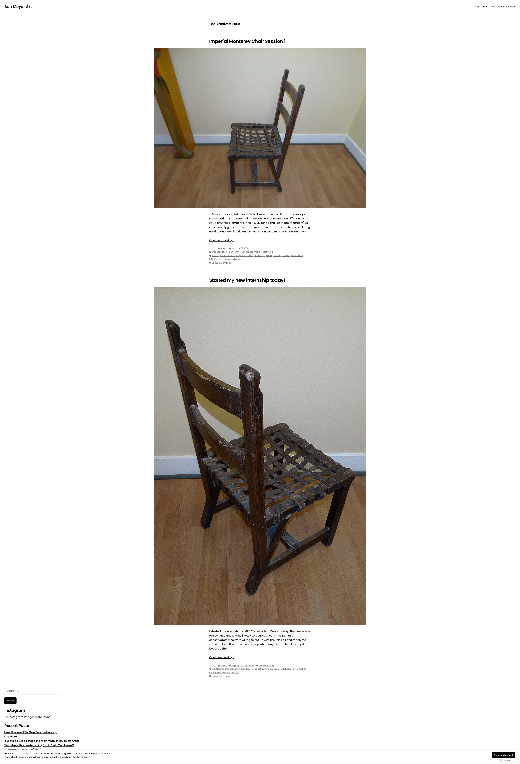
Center (220, 669)
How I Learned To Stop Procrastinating (30, 732)
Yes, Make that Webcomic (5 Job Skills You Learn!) (39, 745)
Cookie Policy (79, 757)
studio (233, 259)
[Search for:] (32, 691)
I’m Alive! (10, 736)
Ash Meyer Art (18, 6)
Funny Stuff (234, 251)
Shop (492, 6)
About (500, 6)
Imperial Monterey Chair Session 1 (247, 41)
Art (483, 6)
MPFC (212, 259)
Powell (212, 672)
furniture (246, 669)
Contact (511, 6)
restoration (222, 259)
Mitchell (286, 255)
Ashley (215, 255)
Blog (477, 6)
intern (249, 255)
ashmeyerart (219, 248)
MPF (304, 669)
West (240, 259)
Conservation (219, 251)
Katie (269, 255)
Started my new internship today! (247, 280)
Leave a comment (222, 263)
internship (259, 255)
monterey (295, 669)
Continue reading (221, 240)
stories (235, 672)
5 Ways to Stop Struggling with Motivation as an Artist (41, 741)
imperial (241, 255)
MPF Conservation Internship (257, 251)
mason (277, 255)
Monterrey (297, 255)
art (213, 669)
